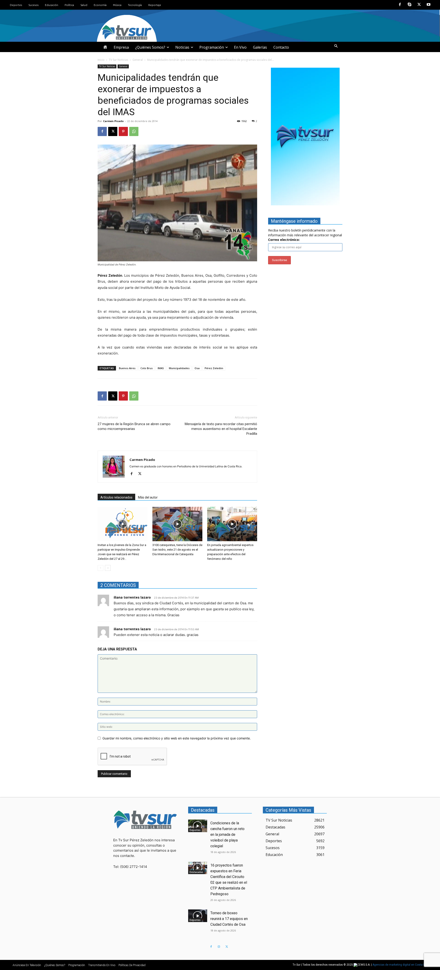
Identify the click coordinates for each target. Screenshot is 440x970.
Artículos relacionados (116, 497)
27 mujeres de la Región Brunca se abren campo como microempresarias (134, 426)
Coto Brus (146, 368)
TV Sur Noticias (118, 60)
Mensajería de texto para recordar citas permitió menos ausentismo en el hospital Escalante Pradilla (221, 429)
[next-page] (108, 568)
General (137, 60)
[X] (419, 5)
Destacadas (196, 872)
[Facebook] (400, 5)
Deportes (195, 830)
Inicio (101, 60)
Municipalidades (179, 368)
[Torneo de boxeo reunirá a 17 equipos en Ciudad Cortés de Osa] (197, 915)
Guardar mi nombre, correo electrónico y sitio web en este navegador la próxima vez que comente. (176, 738)
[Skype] (409, 5)
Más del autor (148, 497)
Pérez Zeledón (214, 368)
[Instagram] (219, 947)
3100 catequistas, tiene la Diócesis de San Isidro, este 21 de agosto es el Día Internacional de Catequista (177, 549)
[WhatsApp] (133, 131)
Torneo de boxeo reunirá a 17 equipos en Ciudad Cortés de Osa (229, 919)
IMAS (161, 368)
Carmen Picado (113, 121)
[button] (336, 46)
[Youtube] (428, 5)
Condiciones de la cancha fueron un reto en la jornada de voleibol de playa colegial (227, 834)
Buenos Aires (127, 368)
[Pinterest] (123, 131)
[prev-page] (100, 568)
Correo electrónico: (284, 239)
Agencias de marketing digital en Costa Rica (400, 964)
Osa (197, 368)
